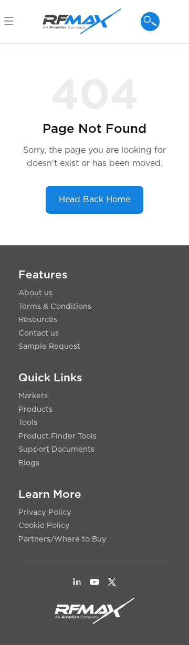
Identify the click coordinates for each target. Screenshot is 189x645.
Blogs (28, 463)
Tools (27, 422)
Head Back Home (94, 199)
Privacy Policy (44, 512)
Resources (37, 320)
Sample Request (49, 346)
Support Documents (56, 449)
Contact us (38, 333)
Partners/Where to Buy (62, 539)
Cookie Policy (44, 525)
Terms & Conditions (54, 306)
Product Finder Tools (57, 436)
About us (35, 293)
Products (35, 409)
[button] (13, 21)
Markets (33, 396)
